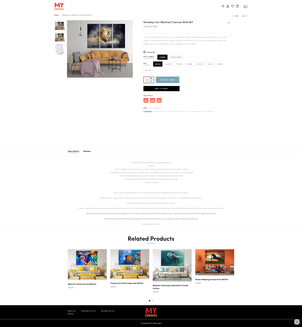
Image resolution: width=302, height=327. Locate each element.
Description (73, 151)
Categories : (148, 111)
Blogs (70, 314)
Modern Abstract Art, (200, 111)
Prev (237, 16)
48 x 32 (220, 64)
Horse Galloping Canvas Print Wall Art (211, 279)
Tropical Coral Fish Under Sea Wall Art (127, 283)
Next (244, 16)
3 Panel (162, 57)
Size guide (151, 52)
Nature (211, 111)
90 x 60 (189, 64)
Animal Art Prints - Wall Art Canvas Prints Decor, (173, 111)
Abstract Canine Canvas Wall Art (82, 284)
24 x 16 (210, 64)
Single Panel (176, 57)
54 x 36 (168, 64)
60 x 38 (148, 70)
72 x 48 (179, 64)
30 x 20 (200, 64)
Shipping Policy (88, 311)
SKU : (145, 108)
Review (87, 151)
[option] (59, 26)
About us (72, 311)
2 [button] (152, 300)
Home (56, 15)
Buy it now (161, 88)
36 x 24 (158, 64)
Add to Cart (167, 80)
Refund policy (108, 311)
